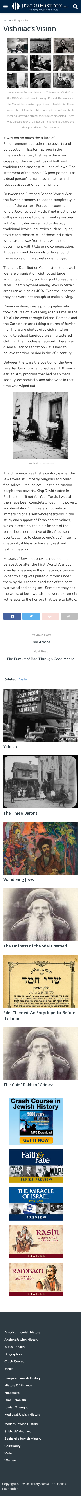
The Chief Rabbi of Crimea (28, 1084)
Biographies (21, 20)
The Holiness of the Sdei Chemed (35, 946)
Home (7, 20)
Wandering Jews (18, 879)
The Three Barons (20, 813)
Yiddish (10, 746)
